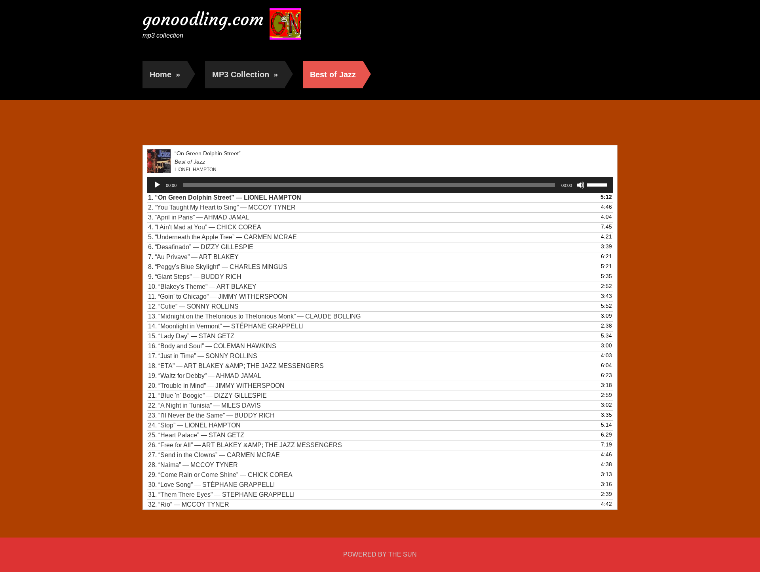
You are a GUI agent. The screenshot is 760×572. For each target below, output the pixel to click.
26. (245, 445)
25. (196, 435)
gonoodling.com (203, 19)
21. (207, 395)
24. (194, 425)
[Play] (157, 185)
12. (193, 306)
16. (212, 346)
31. (221, 494)
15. (191, 336)
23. (211, 415)
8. (217, 266)
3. (198, 217)
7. (193, 257)
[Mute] (581, 185)
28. (193, 464)
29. (220, 474)
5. (222, 237)
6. (200, 247)
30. (211, 484)
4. (204, 227)
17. (202, 356)
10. (202, 286)
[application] (380, 185)
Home (165, 74)
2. (222, 207)
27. (214, 455)
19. (204, 375)
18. (236, 365)
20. (216, 385)
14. (226, 326)
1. (224, 197)
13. (254, 316)
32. (188, 504)
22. (204, 405)
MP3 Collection (245, 74)
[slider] (598, 184)
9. (194, 276)
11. (217, 296)
